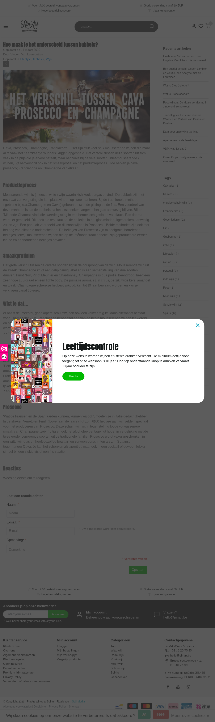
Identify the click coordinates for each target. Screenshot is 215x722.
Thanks (73, 376)
